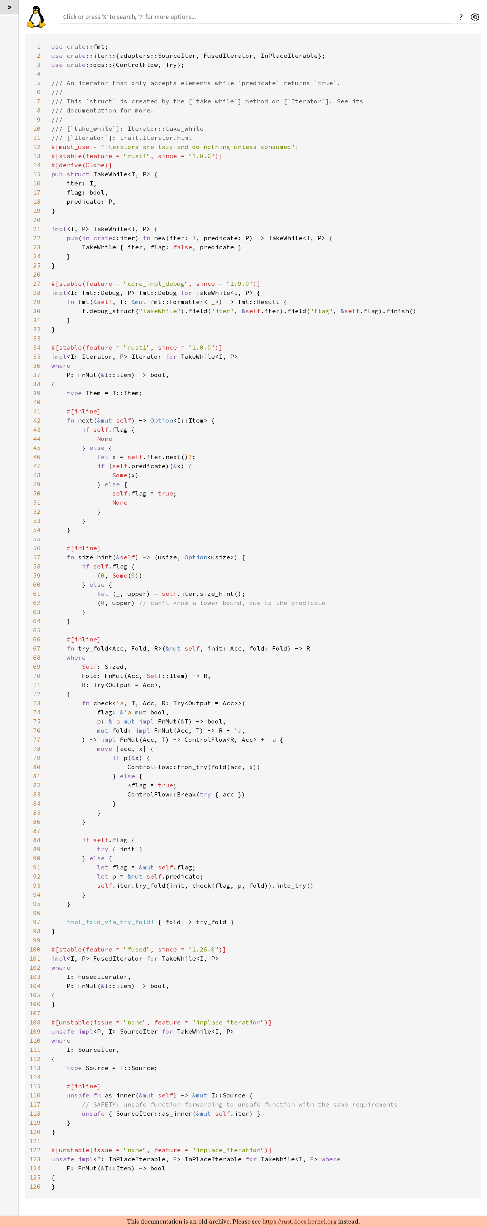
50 (37, 493)
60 (37, 584)
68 (37, 657)
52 (37, 511)
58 (37, 566)
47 (37, 466)
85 (37, 812)
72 (37, 694)
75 (37, 721)
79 (37, 758)
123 (35, 1159)
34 (37, 347)
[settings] (475, 17)
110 (35, 1040)
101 (35, 958)
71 (37, 685)
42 (37, 420)
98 (37, 931)
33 (37, 338)
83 (37, 794)
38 (37, 384)
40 (37, 402)
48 (37, 475)
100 (35, 949)
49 (37, 484)
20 (37, 219)
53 (37, 520)
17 (37, 192)
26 (37, 274)
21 (37, 229)
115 (35, 1086)
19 (37, 210)
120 (35, 1131)
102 (35, 967)
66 (37, 639)
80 (37, 767)
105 (35, 995)
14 (37, 165)
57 (37, 557)
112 (35, 1058)
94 (37, 894)
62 (37, 602)
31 (37, 320)
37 (37, 374)
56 (37, 548)
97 (37, 922)
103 (35, 976)
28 (37, 292)
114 (35, 1077)
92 (37, 876)
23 (37, 247)
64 (37, 621)
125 (35, 1177)
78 (37, 748)
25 (37, 265)
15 (37, 174)
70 (37, 675)
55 (37, 539)
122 (35, 1150)
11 (37, 137)
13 (37, 156)
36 (37, 365)
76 (37, 730)
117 (35, 1104)
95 (37, 903)
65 (37, 630)
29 (37, 302)
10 (37, 128)
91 (37, 867)
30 (37, 311)
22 (37, 238)
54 (37, 530)
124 (35, 1168)
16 (37, 183)
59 (37, 575)
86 (37, 821)
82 (37, 785)
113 (35, 1068)
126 (35, 1186)
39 (37, 393)
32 (37, 329)
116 (35, 1095)
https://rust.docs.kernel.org (299, 1221)
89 (37, 849)
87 (37, 830)
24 (37, 256)
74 (37, 712)
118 (35, 1113)
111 (35, 1049)
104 (35, 986)
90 (37, 858)
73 (37, 703)
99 (37, 940)
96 (37, 913)
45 (37, 447)
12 (37, 146)
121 (35, 1141)
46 (37, 457)
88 (37, 840)
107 (35, 1013)
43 (37, 429)
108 (35, 1022)
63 (37, 612)
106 (35, 1004)
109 (35, 1031)
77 (37, 739)
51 (37, 502)
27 (37, 283)
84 (37, 803)
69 (37, 666)
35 (37, 356)
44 (37, 438)
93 (37, 885)
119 (35, 1122)
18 (37, 201)
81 (37, 776)
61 (37, 593)
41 (37, 411)
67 (37, 648)
